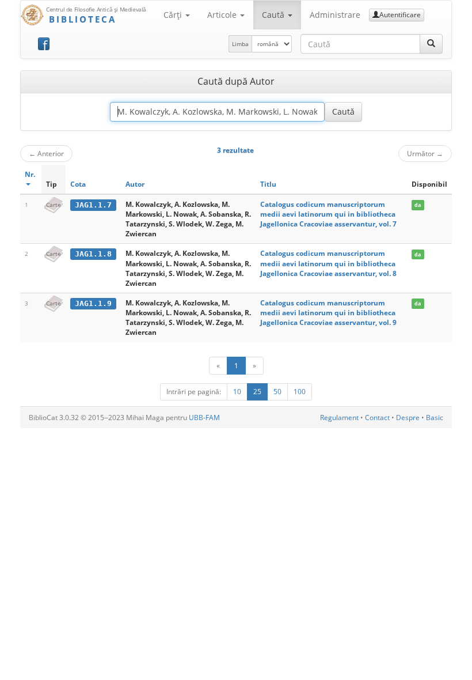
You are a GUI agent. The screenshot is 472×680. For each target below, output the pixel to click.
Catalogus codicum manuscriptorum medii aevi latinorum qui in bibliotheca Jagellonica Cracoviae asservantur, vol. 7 (328, 214)
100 (300, 391)
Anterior (46, 153)
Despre (408, 417)
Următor (425, 153)
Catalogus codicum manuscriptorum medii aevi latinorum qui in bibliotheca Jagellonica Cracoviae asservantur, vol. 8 (328, 263)
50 (277, 391)
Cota (78, 184)
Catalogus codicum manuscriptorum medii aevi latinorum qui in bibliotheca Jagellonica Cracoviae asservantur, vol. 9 (328, 312)
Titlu (268, 184)
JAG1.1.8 (93, 254)
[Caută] (431, 44)
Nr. (30, 174)
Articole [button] (223, 14)
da (417, 205)
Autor (134, 184)
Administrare (335, 14)
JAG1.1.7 (93, 205)
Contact (377, 417)
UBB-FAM (204, 417)
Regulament (339, 417)
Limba (240, 44)
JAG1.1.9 (93, 303)
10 (237, 391)
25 (257, 391)
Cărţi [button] (173, 14)
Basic (434, 417)
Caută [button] (274, 14)
